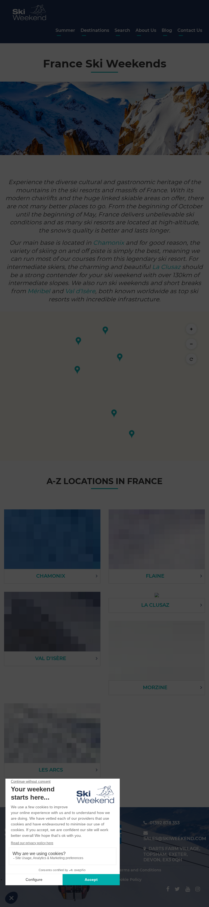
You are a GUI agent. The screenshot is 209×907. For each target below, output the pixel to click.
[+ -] (104, 386)
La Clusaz (166, 267)
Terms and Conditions (139, 870)
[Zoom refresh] (191, 359)
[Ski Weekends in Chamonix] (119, 358)
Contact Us (189, 30)
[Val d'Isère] (131, 434)
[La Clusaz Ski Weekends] (77, 370)
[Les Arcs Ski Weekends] (114, 414)
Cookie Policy (128, 879)
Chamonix (108, 242)
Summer (65, 30)
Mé (32, 291)
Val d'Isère (80, 291)
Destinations (95, 30)
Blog (167, 30)
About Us (146, 30)
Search (122, 30)
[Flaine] (78, 341)
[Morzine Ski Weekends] (105, 331)
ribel (43, 291)
